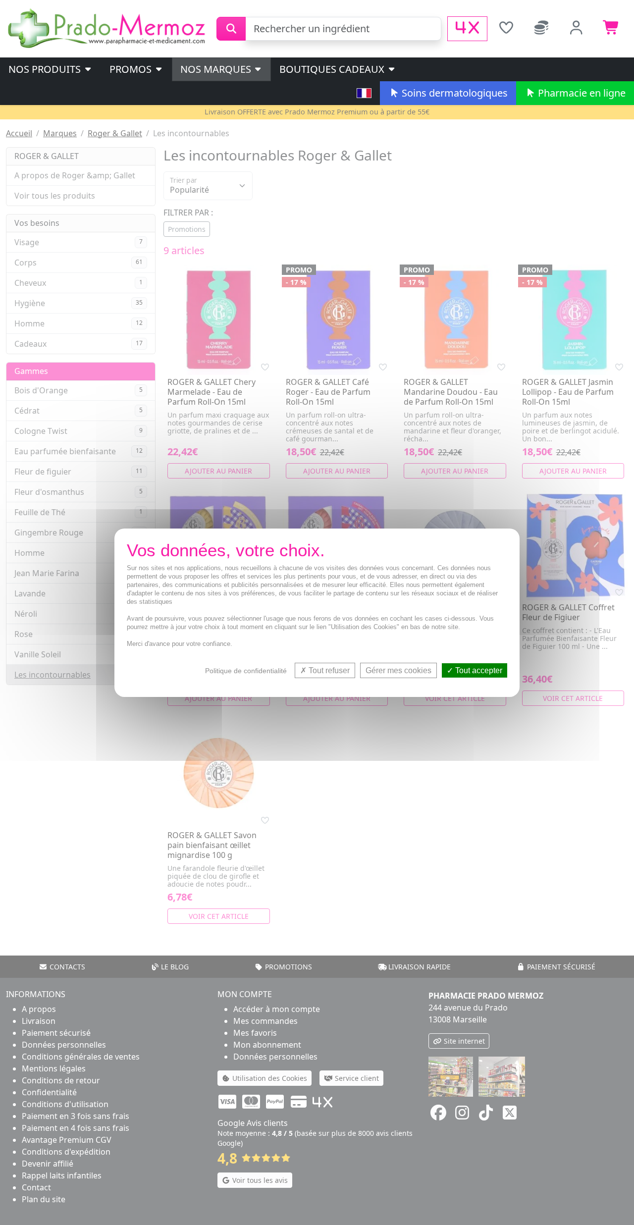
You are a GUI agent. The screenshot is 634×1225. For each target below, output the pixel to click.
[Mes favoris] (506, 28)
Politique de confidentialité (246, 670)
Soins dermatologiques (453, 93)
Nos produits (45, 69)
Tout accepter (477, 670)
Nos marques (217, 69)
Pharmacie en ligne (580, 93)
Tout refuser (328, 670)
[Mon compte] (576, 28)
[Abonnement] (541, 28)
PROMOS (131, 69)
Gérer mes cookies (398, 670)
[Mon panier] (611, 28)
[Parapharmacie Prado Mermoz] (108, 27)
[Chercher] (231, 29)
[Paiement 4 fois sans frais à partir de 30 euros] (467, 28)
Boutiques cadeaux (333, 69)
